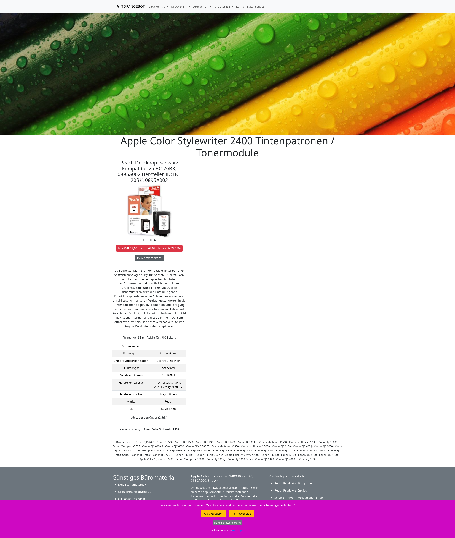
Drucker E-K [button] (179, 7)
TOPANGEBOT (133, 6)
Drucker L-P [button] (201, 7)
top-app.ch (238, 530)
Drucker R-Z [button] (222, 7)
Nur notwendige (241, 513)
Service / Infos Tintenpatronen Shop (298, 498)
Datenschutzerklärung (227, 522)
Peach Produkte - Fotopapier (293, 483)
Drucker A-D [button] (157, 7)
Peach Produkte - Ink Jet (290, 490)
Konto (240, 7)
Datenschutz (255, 7)
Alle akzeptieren (213, 513)
